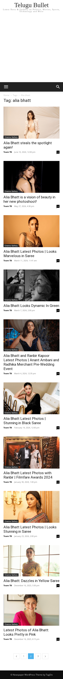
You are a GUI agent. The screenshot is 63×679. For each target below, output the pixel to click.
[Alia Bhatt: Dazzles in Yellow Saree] (31, 560)
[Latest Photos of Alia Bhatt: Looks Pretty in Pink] (31, 610)
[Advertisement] (31, 48)
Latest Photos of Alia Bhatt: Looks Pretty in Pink (26, 632)
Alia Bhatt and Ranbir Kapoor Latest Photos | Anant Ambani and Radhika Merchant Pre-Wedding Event (31, 362)
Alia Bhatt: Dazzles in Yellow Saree (31, 581)
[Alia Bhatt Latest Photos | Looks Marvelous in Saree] (31, 231)
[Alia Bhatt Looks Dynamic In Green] (31, 285)
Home (6, 95)
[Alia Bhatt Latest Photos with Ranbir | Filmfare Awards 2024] (31, 453)
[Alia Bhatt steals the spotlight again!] (31, 123)
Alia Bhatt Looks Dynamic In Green (31, 306)
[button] (6, 87)
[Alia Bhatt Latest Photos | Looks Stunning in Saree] (31, 507)
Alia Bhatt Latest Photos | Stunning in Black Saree (25, 420)
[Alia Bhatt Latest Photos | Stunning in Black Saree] (31, 398)
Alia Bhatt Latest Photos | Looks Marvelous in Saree (30, 253)
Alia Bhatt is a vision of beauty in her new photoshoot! (29, 199)
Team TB (8, 152)
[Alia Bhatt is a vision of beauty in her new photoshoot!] (31, 177)
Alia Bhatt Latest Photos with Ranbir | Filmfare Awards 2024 (28, 475)
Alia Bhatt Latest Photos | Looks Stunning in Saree (30, 529)
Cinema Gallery (11, 137)
